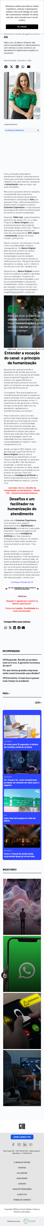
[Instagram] (19, 1144)
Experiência (8, 741)
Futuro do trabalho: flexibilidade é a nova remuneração (22, 609)
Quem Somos (22, 1178)
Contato (22, 1184)
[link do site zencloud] (29, 1221)
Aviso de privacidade (22, 1189)
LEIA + (38, 702)
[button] (6, 67)
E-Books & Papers (22, 1162)
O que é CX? (22, 1194)
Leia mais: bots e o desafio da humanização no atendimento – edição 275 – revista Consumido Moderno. (22, 490)
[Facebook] (13, 1144)
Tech (5, 815)
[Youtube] (31, 1144)
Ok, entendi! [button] (22, 27)
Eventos (22, 1167)
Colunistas (22, 1173)
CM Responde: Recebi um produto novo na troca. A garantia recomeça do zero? (21, 662)
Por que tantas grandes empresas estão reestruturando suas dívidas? (21, 672)
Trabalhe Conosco (22, 1200)
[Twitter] (25, 1144)
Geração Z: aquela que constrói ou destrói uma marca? (22, 602)
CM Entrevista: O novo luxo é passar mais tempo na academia (21, 679)
